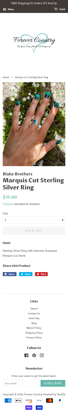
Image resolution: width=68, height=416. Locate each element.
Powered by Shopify (54, 394)
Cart (62, 9)
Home (6, 77)
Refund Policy (34, 327)
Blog (34, 323)
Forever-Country (33, 394)
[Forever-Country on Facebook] (26, 356)
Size (5, 213)
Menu (10, 9)
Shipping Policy (34, 332)
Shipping (8, 204)
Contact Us (34, 313)
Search (34, 308)
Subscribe (53, 383)
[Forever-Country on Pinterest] (34, 356)
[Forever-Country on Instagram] (42, 356)
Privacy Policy (34, 337)
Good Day (34, 318)
